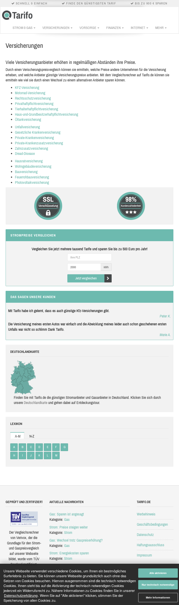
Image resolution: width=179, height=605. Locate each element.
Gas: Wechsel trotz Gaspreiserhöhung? (76, 540)
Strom (68, 532)
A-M (18, 436)
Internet (138, 28)
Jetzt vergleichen (86, 278)
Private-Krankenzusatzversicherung (39, 143)
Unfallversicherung (27, 127)
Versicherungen (56, 28)
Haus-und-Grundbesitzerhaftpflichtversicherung (46, 114)
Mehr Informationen (158, 597)
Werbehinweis (146, 514)
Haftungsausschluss (150, 545)
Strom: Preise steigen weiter (68, 527)
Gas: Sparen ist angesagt (66, 514)
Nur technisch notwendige (158, 584)
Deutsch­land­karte (35, 402)
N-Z (31, 436)
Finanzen (113, 28)
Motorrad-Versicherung (30, 93)
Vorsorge (88, 28)
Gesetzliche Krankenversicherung (37, 132)
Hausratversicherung (29, 161)
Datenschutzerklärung (21, 595)
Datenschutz (145, 534)
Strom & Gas (23, 28)
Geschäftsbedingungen (152, 524)
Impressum (144, 555)
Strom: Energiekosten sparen (69, 553)
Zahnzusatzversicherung (31, 148)
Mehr (159, 28)
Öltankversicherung (28, 119)
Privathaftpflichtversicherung (34, 103)
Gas (67, 519)
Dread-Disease (25, 153)
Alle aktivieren (158, 573)
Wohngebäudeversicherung (33, 166)
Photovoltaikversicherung (32, 182)
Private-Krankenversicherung (34, 138)
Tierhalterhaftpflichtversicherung (36, 109)
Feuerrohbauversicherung (32, 177)
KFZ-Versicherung (27, 87)
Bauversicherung (26, 172)
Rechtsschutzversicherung (33, 98)
